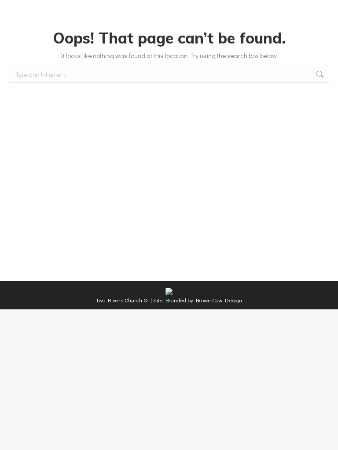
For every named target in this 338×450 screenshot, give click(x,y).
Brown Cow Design (219, 300)
